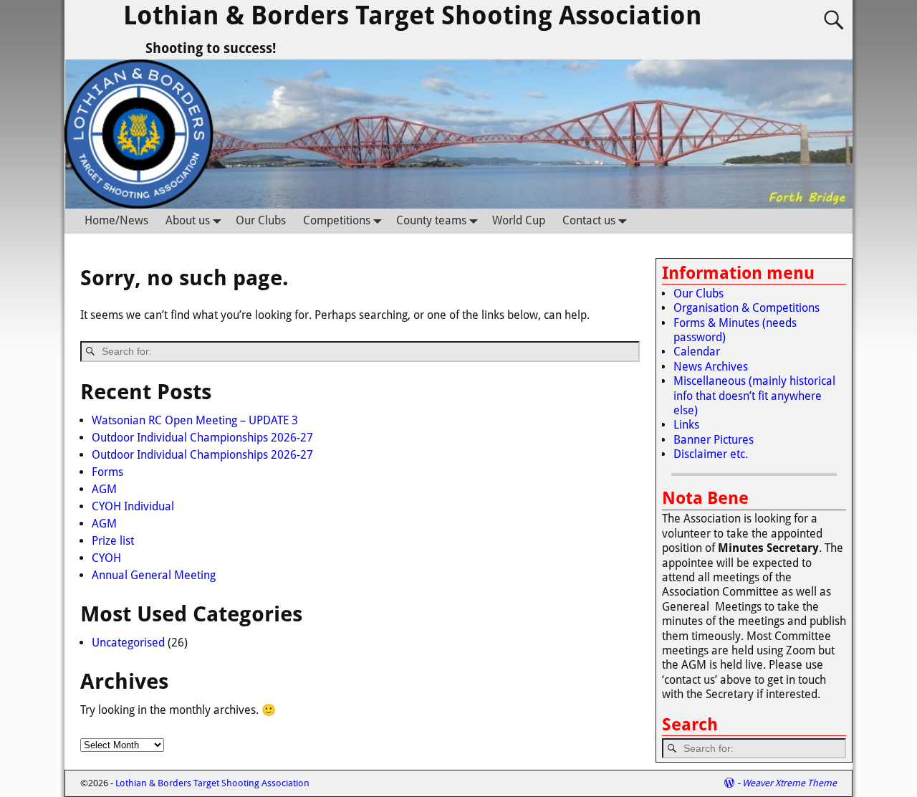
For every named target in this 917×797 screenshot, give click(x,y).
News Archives (710, 366)
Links (686, 424)
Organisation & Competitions (746, 308)
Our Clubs (261, 220)
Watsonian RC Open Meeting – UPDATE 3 (195, 420)
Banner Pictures (713, 440)
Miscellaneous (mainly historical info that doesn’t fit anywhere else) (754, 395)
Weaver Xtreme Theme (789, 783)
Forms (107, 472)
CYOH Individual (133, 506)
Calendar (696, 351)
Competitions (336, 220)
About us (187, 220)
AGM (104, 489)
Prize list (113, 541)
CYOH (106, 558)
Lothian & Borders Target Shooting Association (412, 15)
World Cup (518, 220)
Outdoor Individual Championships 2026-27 (202, 437)
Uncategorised (128, 642)
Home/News (116, 220)
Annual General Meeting (154, 575)
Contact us (588, 220)
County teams (431, 220)
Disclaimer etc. (710, 454)
